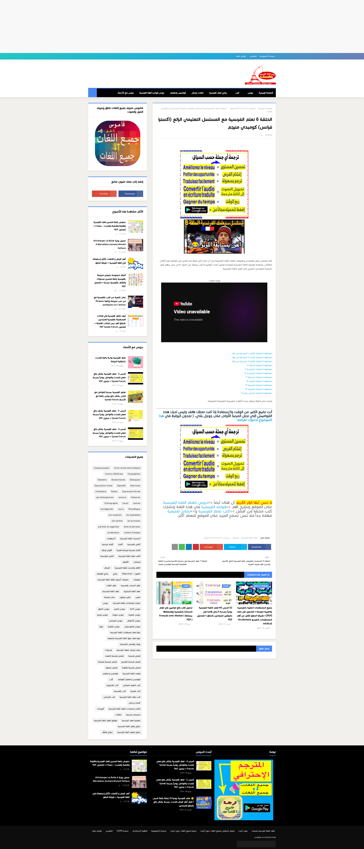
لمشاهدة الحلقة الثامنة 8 (259, 381)
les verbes (117, 521)
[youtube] (104, 194)
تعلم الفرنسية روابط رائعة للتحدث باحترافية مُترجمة (110, 359)
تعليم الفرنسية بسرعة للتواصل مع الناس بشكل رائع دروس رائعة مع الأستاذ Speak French (110, 396)
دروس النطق (103, 609)
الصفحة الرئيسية (265, 108)
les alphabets (133, 515)
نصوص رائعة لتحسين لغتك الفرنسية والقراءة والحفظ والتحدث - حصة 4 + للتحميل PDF (109, 226)
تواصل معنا (241, 56)
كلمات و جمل (134, 703)
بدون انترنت (243, 831)
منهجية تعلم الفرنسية (131, 720)
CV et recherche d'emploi (127, 468)
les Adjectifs (107, 509)
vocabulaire (113, 532)
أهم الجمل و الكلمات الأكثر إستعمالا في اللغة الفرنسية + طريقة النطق (109, 261)
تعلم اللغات (111, 585)
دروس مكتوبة (114, 626)
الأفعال (125, 562)
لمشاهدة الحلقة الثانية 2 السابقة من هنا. (251, 357)
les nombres (115, 515)
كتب (111, 679)
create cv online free (265, 837)
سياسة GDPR (123, 831)
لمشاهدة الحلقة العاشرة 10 (258, 389)
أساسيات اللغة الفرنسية (130, 538)
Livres (125, 503)
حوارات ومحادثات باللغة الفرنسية (126, 603)
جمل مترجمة (109, 597)
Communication (101, 468)
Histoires (135, 497)
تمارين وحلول (125, 597)
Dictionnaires (118, 480)
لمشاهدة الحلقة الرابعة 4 (259, 365)
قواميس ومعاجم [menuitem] (178, 92)
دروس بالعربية (134, 615)
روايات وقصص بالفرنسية (130, 644)
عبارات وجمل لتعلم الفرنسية (128, 650)
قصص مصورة (111, 667)
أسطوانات (111, 538)
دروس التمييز (119, 609)
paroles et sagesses (108, 527)
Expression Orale (103, 485)
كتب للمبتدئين (109, 697)
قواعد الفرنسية (213, 506)
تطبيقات (136, 579)
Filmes (114, 491)
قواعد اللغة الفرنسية (131, 673)
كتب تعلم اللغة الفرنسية (130, 697)
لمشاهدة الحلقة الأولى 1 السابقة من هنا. (251, 353)
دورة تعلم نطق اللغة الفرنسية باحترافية (124, 638)
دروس (105, 603)
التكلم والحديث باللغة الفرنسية (127, 568)
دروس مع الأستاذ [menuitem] (126, 92)
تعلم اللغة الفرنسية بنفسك (263, 831)
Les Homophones (105, 497)
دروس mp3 (135, 609)
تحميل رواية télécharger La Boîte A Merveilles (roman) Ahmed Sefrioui (109, 244)
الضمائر (107, 568)
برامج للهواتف (102, 574)
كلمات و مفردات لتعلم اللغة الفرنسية (124, 709)
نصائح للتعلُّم (107, 732)
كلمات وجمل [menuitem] (197, 92)
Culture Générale (114, 474)
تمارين (137, 597)
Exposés (121, 485)
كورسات (100, 709)
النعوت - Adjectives (131, 574)
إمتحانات (136, 562)
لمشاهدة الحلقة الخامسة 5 (258, 369)
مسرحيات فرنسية (133, 714)
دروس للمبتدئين (115, 620)
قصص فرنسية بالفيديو (131, 662)
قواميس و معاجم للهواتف (129, 679)
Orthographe (111, 503)
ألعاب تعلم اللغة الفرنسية (129, 556)
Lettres (136, 503)
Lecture (122, 497)
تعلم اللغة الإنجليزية (132, 591)
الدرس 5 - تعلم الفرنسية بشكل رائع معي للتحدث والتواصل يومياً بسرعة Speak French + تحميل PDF (109, 414)
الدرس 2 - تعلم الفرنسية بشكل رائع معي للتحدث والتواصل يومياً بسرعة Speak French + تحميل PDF (175, 783)
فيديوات (235, 538)
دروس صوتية (118, 615)
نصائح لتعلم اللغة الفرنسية (129, 726)
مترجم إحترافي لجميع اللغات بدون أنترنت (217, 831)
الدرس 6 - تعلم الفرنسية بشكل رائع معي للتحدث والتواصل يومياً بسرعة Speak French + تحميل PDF (109, 378)
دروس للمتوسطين (132, 626)
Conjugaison (134, 474)
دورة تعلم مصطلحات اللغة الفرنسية (125, 632)
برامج (115, 574)
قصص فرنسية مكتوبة (131, 667)
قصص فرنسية (134, 656)
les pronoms (133, 521)
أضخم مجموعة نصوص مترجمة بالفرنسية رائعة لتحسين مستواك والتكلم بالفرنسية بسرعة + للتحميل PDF (110, 281)
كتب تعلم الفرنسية (214, 511)
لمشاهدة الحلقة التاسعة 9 (259, 385)
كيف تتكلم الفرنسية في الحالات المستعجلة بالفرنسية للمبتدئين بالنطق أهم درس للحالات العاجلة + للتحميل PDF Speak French (110, 321)
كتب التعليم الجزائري (131, 685)
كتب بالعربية (135, 691)
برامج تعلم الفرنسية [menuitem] (218, 92)
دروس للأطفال (133, 620)
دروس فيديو (102, 615)
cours (121, 509)
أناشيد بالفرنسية (107, 556)
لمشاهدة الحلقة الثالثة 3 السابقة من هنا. (251, 361)
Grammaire (100, 491)
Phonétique (134, 509)
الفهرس (253, 56)
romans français (132, 532)
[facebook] (130, 194)
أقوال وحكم (106, 550)
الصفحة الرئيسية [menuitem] (266, 92)
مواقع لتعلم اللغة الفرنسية (105, 720)
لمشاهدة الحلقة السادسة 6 (258, 373)
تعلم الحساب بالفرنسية (130, 585)
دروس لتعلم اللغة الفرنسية (185, 502)
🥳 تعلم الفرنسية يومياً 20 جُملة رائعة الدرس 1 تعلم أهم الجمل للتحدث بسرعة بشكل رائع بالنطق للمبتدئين (173, 802)
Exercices (135, 485)
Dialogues (135, 480)
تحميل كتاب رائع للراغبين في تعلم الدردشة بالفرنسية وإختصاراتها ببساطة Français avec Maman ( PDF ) (175, 613)
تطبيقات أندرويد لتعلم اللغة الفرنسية (113, 579)
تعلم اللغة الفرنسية (249, 538)
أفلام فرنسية (107, 544)
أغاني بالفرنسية (133, 544)
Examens (102, 480)
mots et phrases (132, 527)
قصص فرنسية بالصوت (114, 656)
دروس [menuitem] (250, 92)
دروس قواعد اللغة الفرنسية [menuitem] (151, 92)
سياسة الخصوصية (267, 56)
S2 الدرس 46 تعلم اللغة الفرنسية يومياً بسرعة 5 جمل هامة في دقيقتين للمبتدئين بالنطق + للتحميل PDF (214, 613)
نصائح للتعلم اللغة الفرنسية (128, 732)
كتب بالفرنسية (120, 691)
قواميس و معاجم (110, 673)
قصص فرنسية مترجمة (107, 662)
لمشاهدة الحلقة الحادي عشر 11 (256, 393)
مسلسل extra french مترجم (243, 108)
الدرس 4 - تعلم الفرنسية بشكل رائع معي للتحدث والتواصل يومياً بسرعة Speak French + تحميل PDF (109, 433)
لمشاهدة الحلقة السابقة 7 (259, 377)
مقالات (118, 714)
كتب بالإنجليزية (112, 685)
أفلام (120, 544)
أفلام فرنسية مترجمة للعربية (128, 550)
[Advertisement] (182, 26)
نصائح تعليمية (179, 511)
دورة (101, 626)
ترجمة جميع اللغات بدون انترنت (183, 831)
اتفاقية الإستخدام (139, 831)
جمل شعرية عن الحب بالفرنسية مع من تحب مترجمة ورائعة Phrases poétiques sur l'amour (110, 301)
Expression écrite (131, 491)
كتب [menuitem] (237, 92)
